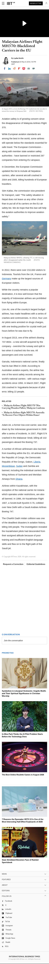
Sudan (19, 466)
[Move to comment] (33, 68)
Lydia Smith (19, 58)
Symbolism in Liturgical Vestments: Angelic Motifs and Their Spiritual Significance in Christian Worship (24, 693)
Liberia (37, 462)
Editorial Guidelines (36, 564)
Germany (6, 278)
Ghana (19, 479)
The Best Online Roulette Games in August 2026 (23, 775)
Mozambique (8, 466)
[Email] (28, 68)
